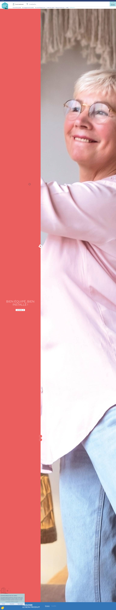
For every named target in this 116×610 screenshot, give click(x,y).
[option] (78, 309)
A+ (3, 0)
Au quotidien (53, 606)
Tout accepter (22, 603)
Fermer (5, 603)
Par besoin (47, 606)
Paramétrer (14, 603)
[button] (40, 436)
